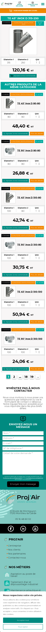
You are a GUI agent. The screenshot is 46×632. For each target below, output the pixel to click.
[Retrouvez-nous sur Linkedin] (23, 528)
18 (26, 376)
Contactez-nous (17, 557)
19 (31, 376)
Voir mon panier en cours (25, 10)
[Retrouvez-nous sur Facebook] (11, 529)
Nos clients (14, 549)
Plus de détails (37, 133)
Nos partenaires (17, 553)
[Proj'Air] (6, 4)
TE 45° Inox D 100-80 (29, 197)
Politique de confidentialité (12, 478)
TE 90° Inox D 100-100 (29, 338)
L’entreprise (14, 545)
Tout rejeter (23, 627)
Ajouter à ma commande (24, 76)
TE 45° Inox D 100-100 (29, 291)
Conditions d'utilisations (34, 478)
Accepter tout (23, 620)
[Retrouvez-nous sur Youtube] (35, 528)
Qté (37, 59)
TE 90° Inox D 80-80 (28, 150)
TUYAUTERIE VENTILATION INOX (23, 23)
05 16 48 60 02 (23, 519)
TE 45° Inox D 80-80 (28, 103)
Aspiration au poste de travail (23, 575)
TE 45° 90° (40, 23)
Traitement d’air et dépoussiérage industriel (24, 583)
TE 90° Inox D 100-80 (29, 244)
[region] (23, 611)
